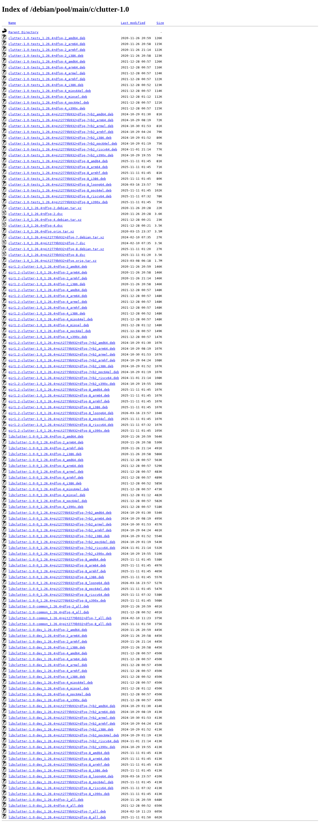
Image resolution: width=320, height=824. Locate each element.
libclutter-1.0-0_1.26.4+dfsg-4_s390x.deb (45, 507)
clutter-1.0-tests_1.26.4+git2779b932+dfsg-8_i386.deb (57, 178)
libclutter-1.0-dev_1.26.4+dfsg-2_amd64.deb (47, 630)
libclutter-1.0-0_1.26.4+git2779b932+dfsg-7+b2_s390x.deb (60, 553)
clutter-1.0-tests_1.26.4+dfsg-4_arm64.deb (46, 67)
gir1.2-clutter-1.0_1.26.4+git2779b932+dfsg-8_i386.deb (58, 407)
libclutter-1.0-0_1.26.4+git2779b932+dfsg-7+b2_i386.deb (59, 536)
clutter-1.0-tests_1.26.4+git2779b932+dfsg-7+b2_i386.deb (60, 137)
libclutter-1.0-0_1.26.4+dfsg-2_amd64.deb (45, 436)
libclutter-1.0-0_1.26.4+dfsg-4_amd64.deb (45, 460)
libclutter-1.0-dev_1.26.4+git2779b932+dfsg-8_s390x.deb (59, 794)
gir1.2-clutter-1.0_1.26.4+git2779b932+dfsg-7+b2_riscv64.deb (63, 378)
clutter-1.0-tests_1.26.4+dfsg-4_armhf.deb (46, 79)
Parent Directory (23, 32)
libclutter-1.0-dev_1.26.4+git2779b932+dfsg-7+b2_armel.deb (61, 717)
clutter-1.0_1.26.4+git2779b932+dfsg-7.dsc (46, 243)
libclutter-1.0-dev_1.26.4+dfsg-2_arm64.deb (47, 635)
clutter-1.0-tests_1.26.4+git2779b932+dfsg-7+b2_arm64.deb (60, 120)
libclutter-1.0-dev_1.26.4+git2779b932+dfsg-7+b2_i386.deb (60, 729)
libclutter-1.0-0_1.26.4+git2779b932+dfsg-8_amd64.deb (57, 559)
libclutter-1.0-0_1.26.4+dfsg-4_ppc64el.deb (47, 501)
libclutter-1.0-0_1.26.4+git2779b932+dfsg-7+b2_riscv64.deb (61, 548)
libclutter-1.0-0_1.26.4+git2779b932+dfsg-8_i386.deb (56, 577)
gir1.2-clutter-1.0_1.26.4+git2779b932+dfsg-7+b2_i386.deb (60, 366)
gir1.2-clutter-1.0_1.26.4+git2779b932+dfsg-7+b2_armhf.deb (61, 360)
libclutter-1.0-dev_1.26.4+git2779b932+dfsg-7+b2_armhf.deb (61, 723)
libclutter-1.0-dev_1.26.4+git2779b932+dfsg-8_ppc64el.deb (60, 782)
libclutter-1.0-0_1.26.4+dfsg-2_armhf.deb (45, 448)
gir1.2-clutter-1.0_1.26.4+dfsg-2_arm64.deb (47, 272)
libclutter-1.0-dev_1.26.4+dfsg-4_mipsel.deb (48, 688)
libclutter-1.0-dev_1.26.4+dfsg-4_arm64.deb (47, 659)
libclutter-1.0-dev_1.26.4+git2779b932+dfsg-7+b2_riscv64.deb (63, 741)
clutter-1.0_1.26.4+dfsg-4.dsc (35, 225)
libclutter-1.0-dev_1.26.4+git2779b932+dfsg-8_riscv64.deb (60, 788)
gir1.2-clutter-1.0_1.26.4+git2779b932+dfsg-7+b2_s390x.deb (61, 384)
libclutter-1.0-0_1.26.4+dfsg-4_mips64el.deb (48, 489)
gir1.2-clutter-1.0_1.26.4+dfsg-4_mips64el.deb (50, 319)
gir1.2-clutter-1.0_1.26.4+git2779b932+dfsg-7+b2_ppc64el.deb (63, 372)
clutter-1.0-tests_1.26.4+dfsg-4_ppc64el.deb (48, 102)
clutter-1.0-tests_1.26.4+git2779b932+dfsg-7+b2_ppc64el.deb (62, 143)
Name (12, 23)
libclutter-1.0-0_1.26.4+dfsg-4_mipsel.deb (46, 495)
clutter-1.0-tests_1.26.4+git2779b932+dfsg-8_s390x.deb (58, 202)
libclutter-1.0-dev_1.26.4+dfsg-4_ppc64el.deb (49, 694)
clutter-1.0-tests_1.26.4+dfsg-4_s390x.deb (46, 108)
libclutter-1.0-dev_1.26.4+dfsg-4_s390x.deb (47, 700)
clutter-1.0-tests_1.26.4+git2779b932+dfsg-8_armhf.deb (58, 173)
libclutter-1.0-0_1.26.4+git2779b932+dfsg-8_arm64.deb (57, 565)
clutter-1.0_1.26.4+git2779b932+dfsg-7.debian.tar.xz (56, 237)
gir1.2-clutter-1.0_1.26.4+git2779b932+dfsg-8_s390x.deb (59, 430)
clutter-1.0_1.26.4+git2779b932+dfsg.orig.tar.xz (52, 260)
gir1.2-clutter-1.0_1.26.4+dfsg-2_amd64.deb (47, 266)
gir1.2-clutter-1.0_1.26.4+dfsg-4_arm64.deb (47, 296)
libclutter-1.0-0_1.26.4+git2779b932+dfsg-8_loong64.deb (59, 583)
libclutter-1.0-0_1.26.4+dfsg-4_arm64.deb (45, 466)
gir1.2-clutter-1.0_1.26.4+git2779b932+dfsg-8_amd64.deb (59, 389)
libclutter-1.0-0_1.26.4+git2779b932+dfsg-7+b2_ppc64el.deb (61, 542)
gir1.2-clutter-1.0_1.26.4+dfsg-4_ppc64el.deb (49, 331)
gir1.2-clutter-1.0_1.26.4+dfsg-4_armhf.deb (47, 307)
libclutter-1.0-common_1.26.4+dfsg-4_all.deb (48, 612)
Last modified (133, 23)
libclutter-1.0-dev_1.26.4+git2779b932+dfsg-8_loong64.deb (60, 776)
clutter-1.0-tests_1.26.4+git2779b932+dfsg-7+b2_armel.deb (60, 126)
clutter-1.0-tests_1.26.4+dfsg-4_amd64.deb (46, 61)
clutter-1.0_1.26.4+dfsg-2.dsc (35, 214)
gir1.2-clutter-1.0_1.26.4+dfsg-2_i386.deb (46, 284)
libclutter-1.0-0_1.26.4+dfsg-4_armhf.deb (45, 477)
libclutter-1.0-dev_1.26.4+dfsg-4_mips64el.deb (50, 682)
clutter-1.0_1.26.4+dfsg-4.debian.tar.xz (45, 219)
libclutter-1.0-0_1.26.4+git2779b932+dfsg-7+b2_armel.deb (60, 524)
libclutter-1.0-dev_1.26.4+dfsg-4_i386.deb (46, 676)
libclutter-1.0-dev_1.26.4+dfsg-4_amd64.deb (47, 653)
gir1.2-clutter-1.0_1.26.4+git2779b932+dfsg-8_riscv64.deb (60, 425)
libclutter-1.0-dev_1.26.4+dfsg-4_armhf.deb (47, 671)
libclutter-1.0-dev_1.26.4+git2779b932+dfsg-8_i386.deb (58, 770)
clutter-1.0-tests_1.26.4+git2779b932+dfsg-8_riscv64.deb (60, 196)
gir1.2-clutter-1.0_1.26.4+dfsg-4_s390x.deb (47, 337)
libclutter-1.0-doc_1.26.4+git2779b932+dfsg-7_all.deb (57, 811)
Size (160, 23)
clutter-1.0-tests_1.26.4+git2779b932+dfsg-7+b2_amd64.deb (60, 114)
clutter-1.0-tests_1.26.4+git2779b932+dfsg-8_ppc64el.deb (60, 190)
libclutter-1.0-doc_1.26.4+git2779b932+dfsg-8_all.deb (57, 817)
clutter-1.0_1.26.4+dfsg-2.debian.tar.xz (45, 208)
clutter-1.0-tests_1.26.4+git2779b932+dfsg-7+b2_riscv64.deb (62, 149)
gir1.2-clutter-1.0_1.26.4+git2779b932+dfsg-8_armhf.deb (59, 401)
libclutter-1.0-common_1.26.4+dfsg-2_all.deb (48, 606)
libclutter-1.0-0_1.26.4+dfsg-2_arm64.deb (45, 442)
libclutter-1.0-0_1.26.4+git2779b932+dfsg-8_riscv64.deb (59, 594)
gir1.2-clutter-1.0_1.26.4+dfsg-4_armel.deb (47, 301)
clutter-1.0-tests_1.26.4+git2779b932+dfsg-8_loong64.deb (60, 184)
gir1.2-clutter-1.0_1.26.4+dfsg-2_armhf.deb (47, 278)
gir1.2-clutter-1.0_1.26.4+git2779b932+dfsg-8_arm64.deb (59, 395)
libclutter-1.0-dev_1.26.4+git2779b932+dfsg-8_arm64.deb (59, 758)
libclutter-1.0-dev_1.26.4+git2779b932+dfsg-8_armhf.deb (59, 764)
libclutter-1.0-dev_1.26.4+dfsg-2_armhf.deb (47, 641)
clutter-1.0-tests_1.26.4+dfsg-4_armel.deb (46, 73)
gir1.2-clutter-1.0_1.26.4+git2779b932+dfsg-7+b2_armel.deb (61, 354)
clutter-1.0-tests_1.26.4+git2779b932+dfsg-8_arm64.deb (58, 167)
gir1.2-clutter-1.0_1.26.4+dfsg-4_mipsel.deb (48, 325)
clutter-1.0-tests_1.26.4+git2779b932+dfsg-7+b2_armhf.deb (60, 132)
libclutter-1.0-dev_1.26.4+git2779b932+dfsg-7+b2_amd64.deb (61, 706)
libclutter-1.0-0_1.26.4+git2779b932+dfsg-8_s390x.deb (57, 600)
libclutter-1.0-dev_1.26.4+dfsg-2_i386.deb (46, 647)
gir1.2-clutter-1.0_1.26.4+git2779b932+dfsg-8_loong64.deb (60, 413)
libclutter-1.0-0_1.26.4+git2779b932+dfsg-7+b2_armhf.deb (60, 530)
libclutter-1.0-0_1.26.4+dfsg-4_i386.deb (45, 483)
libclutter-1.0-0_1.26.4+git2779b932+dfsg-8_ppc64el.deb (59, 589)
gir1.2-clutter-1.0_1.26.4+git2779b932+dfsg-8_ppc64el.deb (60, 419)
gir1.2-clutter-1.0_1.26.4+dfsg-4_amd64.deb (47, 290)
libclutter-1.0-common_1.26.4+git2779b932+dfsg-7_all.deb (60, 618)
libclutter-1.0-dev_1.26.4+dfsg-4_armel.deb (47, 665)
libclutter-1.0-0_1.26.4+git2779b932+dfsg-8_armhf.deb (57, 571)
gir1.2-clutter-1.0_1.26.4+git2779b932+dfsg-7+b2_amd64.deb (61, 343)
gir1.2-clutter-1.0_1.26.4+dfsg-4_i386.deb (46, 313)
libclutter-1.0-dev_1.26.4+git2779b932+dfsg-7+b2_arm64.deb (61, 712)
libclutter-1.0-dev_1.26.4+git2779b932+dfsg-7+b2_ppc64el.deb (63, 735)
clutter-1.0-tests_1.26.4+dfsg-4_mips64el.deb (49, 91)
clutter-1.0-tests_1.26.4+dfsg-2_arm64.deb (46, 44)
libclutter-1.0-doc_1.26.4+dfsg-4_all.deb (45, 805)
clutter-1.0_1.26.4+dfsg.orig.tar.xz (41, 231)
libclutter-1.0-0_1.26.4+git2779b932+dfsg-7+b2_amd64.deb (60, 512)
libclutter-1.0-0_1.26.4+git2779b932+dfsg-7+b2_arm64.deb (60, 518)
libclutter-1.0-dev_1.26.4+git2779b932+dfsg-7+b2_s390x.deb (61, 747)
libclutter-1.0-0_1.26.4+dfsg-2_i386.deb (45, 454)
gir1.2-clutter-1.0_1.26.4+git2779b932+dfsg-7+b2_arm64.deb (61, 348)
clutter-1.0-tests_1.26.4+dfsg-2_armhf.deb (46, 50)
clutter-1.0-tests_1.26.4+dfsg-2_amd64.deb (46, 38)
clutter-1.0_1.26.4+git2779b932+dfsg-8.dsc (46, 255)
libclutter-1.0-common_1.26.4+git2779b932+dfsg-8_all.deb (60, 624)
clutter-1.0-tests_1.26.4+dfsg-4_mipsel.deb (47, 96)
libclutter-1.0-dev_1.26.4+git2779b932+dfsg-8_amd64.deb (59, 753)
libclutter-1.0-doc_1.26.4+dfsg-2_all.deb (45, 800)
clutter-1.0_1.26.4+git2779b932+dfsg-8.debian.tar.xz (56, 249)
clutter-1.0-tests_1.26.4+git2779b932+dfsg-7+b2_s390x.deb (60, 155)
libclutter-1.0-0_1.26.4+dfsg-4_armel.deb (45, 471)
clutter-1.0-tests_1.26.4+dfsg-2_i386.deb (45, 55)
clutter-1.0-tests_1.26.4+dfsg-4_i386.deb (45, 85)
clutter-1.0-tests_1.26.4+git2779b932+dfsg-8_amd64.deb (58, 161)
